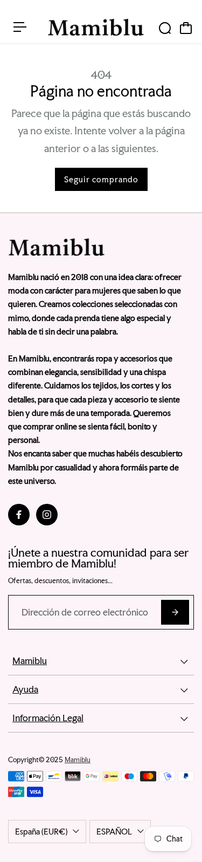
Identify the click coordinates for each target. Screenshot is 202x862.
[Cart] (186, 28)
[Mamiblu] (95, 27)
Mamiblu (77, 760)
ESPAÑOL (114, 831)
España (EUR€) (41, 831)
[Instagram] (47, 514)
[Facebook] (19, 514)
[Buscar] (165, 28)
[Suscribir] (175, 612)
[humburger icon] (20, 27)
